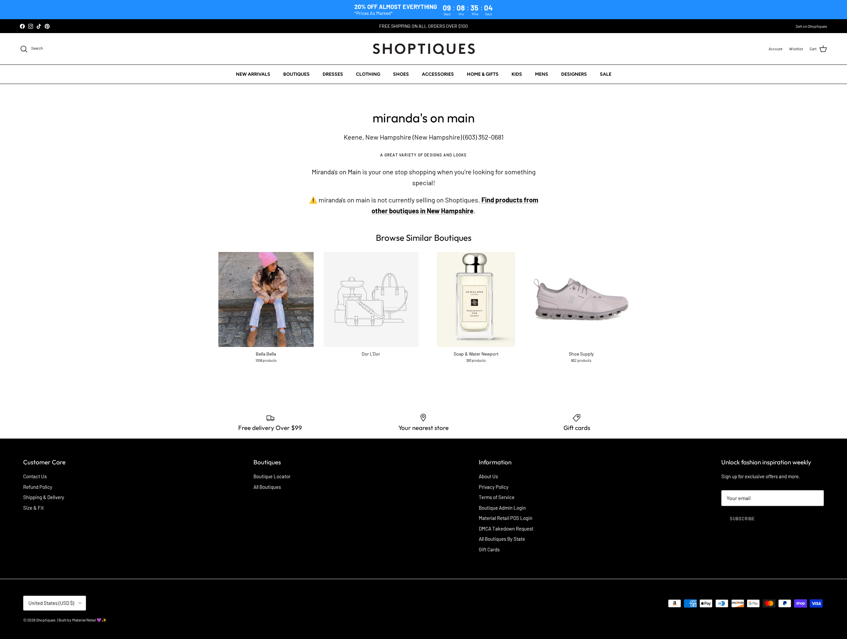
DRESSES (333, 74)
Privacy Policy (494, 487)
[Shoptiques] (424, 49)
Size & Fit (33, 508)
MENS (541, 74)
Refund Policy (37, 487)
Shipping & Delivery (43, 497)
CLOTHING (368, 74)
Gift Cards (489, 549)
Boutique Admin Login (502, 508)
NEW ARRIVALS (253, 74)
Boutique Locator (271, 476)
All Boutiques (267, 487)
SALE (605, 74)
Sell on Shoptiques (811, 26)
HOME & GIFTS (483, 74)
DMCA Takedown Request (506, 529)
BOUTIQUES (296, 74)
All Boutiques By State (502, 539)
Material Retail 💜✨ (89, 620)
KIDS (517, 74)
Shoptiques (46, 620)
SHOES (401, 74)
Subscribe (742, 518)
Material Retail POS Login (505, 518)
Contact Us (35, 476)
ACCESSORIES (438, 74)
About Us (488, 476)
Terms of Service (496, 497)
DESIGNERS (574, 74)
